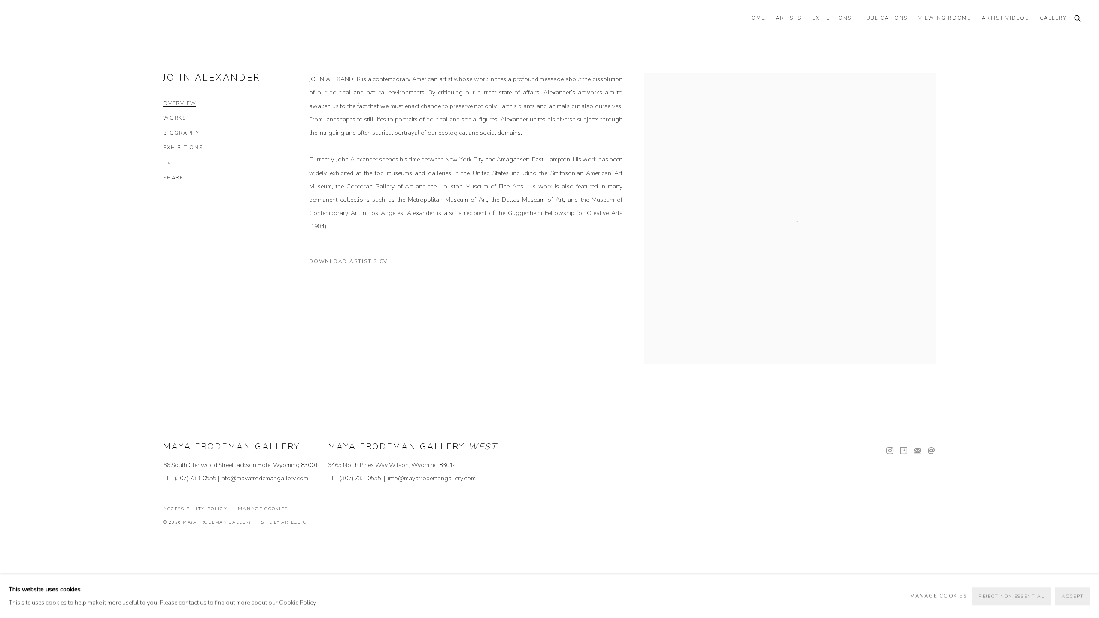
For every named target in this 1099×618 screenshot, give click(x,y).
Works (174, 118)
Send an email (931, 451)
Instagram (890, 451)
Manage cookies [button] (263, 509)
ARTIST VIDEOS (1005, 18)
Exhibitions (183, 148)
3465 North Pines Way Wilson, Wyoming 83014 (392, 465)
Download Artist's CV (353, 263)
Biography (181, 133)
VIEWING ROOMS (944, 18)
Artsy (904, 451)
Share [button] (173, 178)
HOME (756, 18)
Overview (180, 103)
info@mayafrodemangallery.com (264, 478)
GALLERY (1053, 18)
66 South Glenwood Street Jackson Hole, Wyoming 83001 (240, 465)
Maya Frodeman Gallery (77, 19)
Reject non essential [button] (1011, 596)
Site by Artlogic (283, 522)
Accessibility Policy (195, 509)
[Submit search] (1078, 19)
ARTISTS (788, 18)
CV (167, 163)
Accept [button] (1073, 596)
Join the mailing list (917, 451)
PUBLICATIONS (885, 18)
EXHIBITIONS (832, 18)
